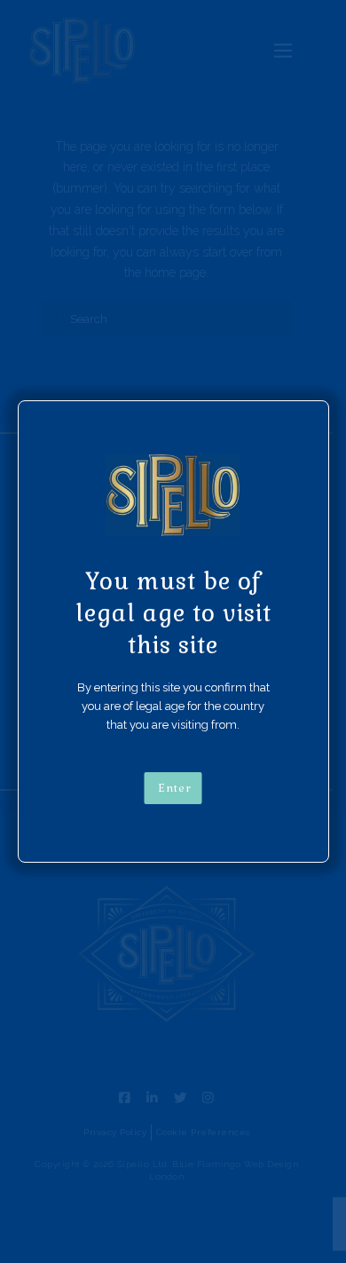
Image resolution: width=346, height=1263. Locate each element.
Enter (175, 788)
